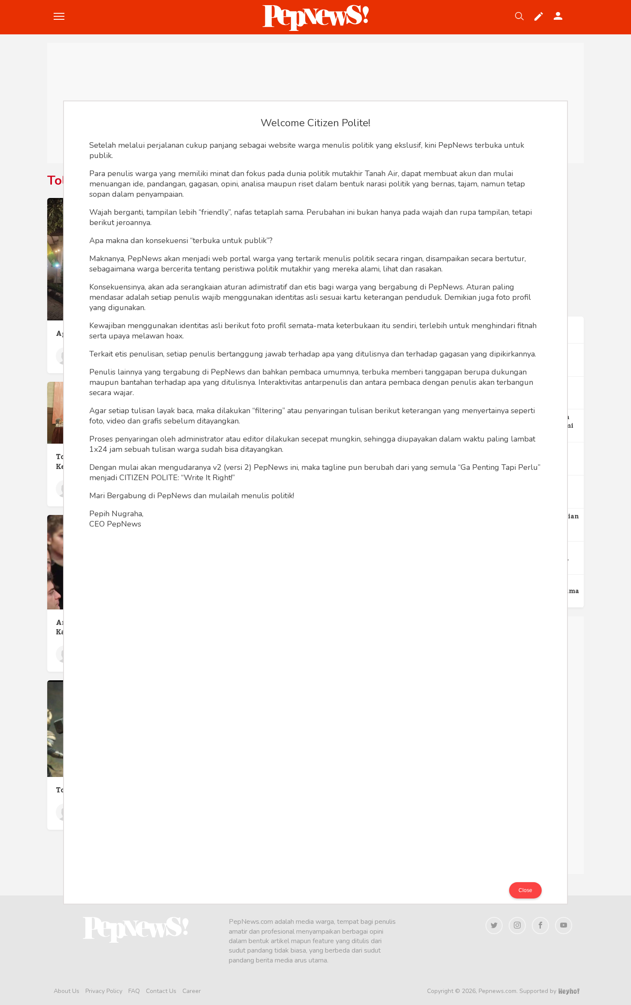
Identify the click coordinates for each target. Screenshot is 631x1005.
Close (525, 890)
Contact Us (161, 991)
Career (191, 991)
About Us (66, 991)
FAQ (134, 991)
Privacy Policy (103, 991)
